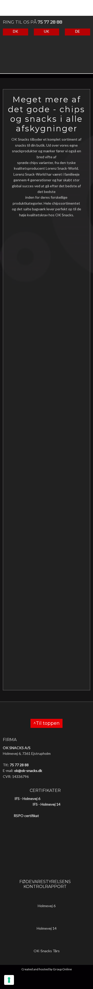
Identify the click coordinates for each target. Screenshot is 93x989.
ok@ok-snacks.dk (28, 770)
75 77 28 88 (50, 22)
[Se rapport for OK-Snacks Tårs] (46, 942)
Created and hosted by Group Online (46, 969)
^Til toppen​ (46, 723)
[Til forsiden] (44, 58)
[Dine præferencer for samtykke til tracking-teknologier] (9, 980)
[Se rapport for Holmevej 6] (46, 897)
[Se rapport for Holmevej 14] (46, 920)
